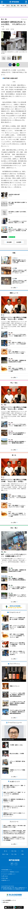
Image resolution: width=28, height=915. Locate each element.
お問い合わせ (5, 876)
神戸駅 (3, 29)
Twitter (16, 863)
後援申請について (6, 880)
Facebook (12, 863)
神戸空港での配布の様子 (11, 78)
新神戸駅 (7, 29)
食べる (8, 5)
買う (18, 5)
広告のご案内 (5, 878)
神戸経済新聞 (14, 2)
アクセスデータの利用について (8, 874)
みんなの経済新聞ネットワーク (14, 895)
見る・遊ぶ (13, 5)
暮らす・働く (24, 5)
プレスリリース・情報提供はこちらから (10, 871)
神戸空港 (12, 29)
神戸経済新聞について (7, 869)
